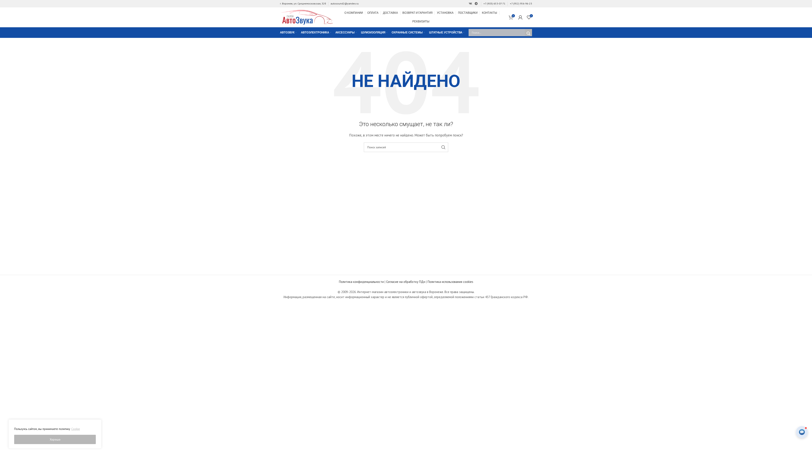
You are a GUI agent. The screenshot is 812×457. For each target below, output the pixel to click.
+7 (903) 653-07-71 (494, 3)
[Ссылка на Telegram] (476, 4)
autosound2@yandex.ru (345, 3)
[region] (55, 434)
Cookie (75, 429)
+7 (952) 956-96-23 (521, 3)
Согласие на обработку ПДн (405, 282)
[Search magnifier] (528, 33)
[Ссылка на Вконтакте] (470, 4)
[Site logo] (306, 17)
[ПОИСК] (443, 147)
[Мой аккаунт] (520, 17)
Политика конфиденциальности (361, 282)
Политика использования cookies (450, 282)
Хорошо (55, 439)
